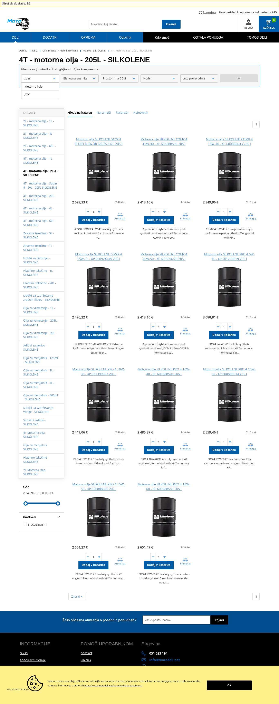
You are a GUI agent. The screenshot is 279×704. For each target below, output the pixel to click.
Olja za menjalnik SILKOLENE (35, 447)
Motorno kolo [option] (33, 86)
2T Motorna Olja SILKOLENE (34, 472)
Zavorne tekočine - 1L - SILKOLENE (38, 248)
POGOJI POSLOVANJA (33, 660)
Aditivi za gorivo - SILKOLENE (35, 347)
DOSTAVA (86, 653)
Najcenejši (104, 112)
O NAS (24, 653)
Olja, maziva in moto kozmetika (60, 50)
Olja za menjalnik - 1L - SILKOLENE (39, 372)
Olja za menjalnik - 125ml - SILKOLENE (40, 360)
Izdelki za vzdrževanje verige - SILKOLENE (38, 410)
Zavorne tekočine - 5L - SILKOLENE (38, 235)
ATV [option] (27, 94)
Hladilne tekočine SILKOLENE (35, 460)
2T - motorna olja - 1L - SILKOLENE (38, 123)
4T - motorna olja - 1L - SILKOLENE (38, 160)
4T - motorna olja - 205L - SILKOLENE (41, 173)
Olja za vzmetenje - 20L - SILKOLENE (40, 335)
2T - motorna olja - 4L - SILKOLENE (38, 136)
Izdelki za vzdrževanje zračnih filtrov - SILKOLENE (41, 298)
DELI (34, 50)
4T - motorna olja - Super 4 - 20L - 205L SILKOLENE (40, 185)
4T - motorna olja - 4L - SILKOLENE (38, 210)
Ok (229, 685)
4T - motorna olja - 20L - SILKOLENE (39, 198)
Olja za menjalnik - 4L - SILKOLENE (39, 385)
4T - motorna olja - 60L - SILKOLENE (39, 223)
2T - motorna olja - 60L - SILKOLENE (39, 148)
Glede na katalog (80, 112)
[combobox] (40, 78)
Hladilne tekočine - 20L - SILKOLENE (39, 285)
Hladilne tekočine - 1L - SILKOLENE (39, 273)
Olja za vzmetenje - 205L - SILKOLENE (40, 322)
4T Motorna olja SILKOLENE (34, 435)
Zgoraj (76, 596)
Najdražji (122, 112)
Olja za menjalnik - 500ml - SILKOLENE (40, 397)
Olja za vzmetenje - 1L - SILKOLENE (39, 310)
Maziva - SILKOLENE (94, 50)
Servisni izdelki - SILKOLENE (34, 422)
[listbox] (40, 90)
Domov (23, 50)
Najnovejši (140, 112)
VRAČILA (86, 660)
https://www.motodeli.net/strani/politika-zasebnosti (113, 685)
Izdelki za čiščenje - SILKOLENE (36, 260)
